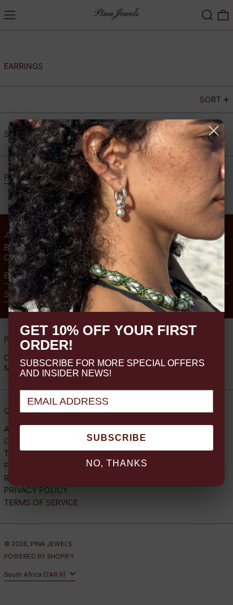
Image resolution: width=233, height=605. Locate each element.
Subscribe (116, 438)
